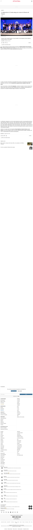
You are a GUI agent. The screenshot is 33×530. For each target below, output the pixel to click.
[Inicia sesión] (32, 1)
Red (17, 439)
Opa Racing (2, 457)
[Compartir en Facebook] (5, 42)
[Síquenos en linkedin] (8, 512)
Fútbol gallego (3, 462)
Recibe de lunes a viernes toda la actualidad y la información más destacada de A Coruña (12, 489)
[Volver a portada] (16, 1)
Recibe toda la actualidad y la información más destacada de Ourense (10, 501)
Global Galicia (19, 435)
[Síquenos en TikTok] (13, 512)
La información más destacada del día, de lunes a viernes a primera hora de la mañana (12, 467)
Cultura (2, 443)
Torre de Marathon (3, 454)
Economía (2, 435)
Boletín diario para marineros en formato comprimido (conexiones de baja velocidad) (12, 482)
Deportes (2, 440)
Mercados (18, 449)
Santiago (18, 414)
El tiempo (2, 451)
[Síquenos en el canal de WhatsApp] (15, 512)
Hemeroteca (2, 402)
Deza (18, 406)
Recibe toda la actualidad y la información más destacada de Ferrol (10, 492)
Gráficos (2, 444)
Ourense (18, 411)
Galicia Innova (19, 447)
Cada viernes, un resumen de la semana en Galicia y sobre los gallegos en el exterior (12, 486)
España (2, 436)
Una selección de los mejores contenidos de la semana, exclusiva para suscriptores (12, 473)
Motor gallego (3, 463)
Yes (17, 452)
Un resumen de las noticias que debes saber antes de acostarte (10, 470)
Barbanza (18, 403)
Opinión (2, 439)
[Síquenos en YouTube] (11, 512)
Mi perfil (2, 407)
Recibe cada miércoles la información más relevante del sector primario (11, 480)
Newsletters (2, 408)
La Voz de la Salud (20, 432)
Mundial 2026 (3, 453)
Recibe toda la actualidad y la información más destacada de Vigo (10, 498)
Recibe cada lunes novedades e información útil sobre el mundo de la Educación (11, 477)
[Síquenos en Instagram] (6, 512)
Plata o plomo (19, 440)
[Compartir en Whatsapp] (2, 42)
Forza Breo (2, 461)
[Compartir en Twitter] (7, 42)
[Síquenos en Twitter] (4, 512)
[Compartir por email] (3, 42)
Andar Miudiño (3, 459)
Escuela (18, 453)
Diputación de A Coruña (7, 133)
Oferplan (2, 420)
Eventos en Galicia (3, 423)
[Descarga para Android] (31, 506)
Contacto (2, 424)
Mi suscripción (3, 400)
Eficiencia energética (4, 427)
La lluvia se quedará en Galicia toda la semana (8, 147)
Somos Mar (2, 447)
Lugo (18, 410)
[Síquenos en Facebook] (2, 512)
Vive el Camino (19, 444)
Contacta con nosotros (4, 414)
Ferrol (18, 407)
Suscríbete (2, 404)
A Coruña (18, 399)
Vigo (17, 415)
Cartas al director (3, 413)
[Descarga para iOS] (29, 506)
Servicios (2, 419)
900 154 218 (16, 517)
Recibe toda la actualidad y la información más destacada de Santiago (10, 495)
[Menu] (1, 1)
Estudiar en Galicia (20, 436)
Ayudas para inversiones (4, 429)
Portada (2, 432)
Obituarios (2, 448)
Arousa (18, 402)
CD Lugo (2, 458)
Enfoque (18, 443)
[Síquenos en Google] (17, 512)
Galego (18, 396)
